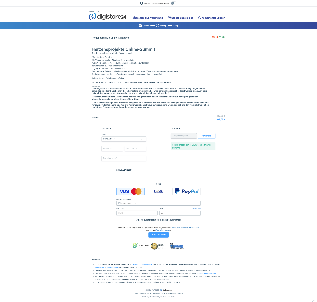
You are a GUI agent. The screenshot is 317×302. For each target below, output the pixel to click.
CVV (160, 209)
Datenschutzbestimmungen (142, 264)
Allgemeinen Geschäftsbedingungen (185, 227)
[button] (141, 138)
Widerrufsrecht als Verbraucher (107, 267)
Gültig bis (119, 209)
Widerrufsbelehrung (162, 230)
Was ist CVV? (196, 209)
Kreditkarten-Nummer (123, 199)
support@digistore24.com (207, 273)
